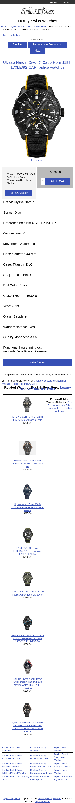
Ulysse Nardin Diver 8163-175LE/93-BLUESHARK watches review (27, 507)
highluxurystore (42, 801)
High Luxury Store (28, 384)
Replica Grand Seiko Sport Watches (61, 757)
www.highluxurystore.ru (49, 798)
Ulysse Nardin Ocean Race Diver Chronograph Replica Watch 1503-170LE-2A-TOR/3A (27, 638)
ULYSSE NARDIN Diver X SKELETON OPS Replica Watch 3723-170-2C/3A (27, 551)
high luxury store (12, 798)
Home (53, 2)
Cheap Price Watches (45, 380)
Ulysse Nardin (17, 26)
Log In (65, 2)
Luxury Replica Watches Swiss (45, 388)
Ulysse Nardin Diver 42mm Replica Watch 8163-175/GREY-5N (28, 463)
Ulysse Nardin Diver (36, 26)
